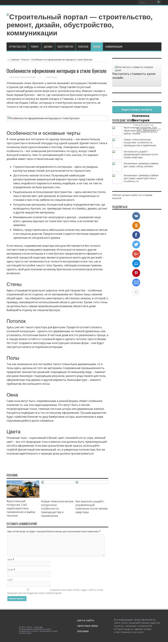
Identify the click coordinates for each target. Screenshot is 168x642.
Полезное (83, 46)
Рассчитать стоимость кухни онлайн (133, 76)
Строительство (17, 46)
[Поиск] (159, 2)
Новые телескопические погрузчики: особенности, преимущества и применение (57, 509)
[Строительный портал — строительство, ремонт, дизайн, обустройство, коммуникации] (84, 33)
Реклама (83, 631)
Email (10, 569)
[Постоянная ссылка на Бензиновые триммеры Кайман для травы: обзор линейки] (117, 170)
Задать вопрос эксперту (137, 109)
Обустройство (65, 46)
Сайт (10, 579)
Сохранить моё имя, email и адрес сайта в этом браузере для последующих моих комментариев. (55, 591)
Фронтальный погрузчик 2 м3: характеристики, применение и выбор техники (21, 508)
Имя (9, 559)
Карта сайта (85, 620)
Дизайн (48, 46)
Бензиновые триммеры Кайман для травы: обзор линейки (141, 165)
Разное (96, 46)
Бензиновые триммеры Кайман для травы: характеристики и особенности (141, 178)
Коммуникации (113, 46)
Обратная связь (87, 625)
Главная (14, 59)
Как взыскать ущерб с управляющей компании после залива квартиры (91, 507)
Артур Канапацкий (28, 77)
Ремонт (35, 46)
